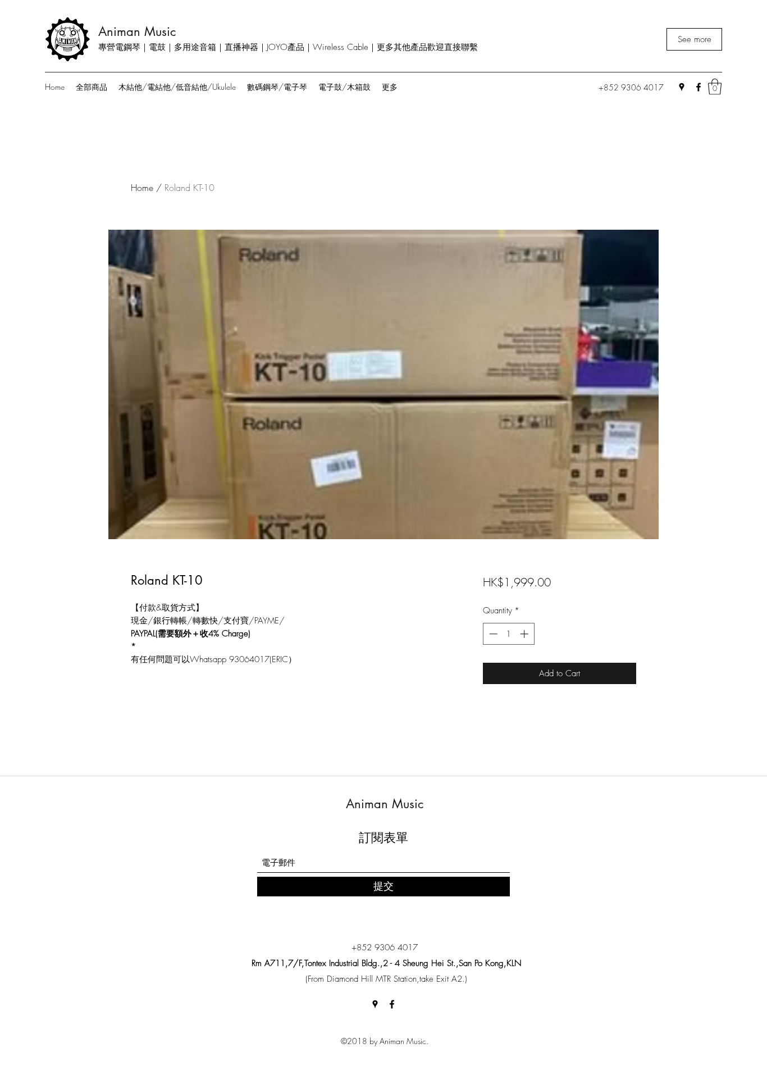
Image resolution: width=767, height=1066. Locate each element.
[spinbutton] (508, 633)
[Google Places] (681, 87)
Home (142, 187)
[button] (715, 87)
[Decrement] (492, 633)
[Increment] (525, 633)
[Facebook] (698, 87)
